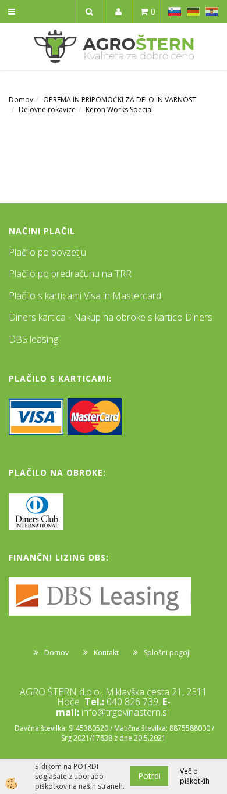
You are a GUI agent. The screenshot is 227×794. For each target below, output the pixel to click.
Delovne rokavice (47, 109)
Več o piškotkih (195, 776)
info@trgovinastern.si (125, 712)
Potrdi (149, 775)
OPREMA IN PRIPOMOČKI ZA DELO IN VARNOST (119, 100)
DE (193, 11)
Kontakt (106, 653)
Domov (21, 100)
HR (211, 11)
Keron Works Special (119, 109)
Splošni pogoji (167, 653)
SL (174, 11)
